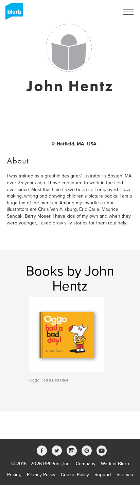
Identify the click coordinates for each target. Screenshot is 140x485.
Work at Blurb (115, 464)
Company (85, 464)
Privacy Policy (41, 475)
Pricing (14, 475)
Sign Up (101, 12)
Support (102, 475)
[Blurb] (12, 13)
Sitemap (125, 475)
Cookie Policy (75, 475)
